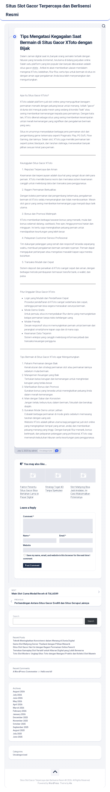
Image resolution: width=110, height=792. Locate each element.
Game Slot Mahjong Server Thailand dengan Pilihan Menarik (41, 644)
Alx (70, 783)
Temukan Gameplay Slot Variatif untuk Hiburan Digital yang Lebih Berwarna (48, 650)
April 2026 (17, 704)
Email (62, 536)
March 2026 (18, 708)
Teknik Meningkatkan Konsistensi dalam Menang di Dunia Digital (44, 641)
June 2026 (17, 698)
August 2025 (19, 730)
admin (34, 450)
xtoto (35, 67)
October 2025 (19, 724)
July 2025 (17, 734)
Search (16, 616)
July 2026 (17, 695)
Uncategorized (45, 451)
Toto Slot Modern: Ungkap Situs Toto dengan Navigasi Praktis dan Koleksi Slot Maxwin (54, 653)
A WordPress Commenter (25, 671)
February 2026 (19, 711)
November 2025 (20, 721)
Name (26, 536)
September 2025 (20, 727)
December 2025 (20, 717)
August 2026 (19, 691)
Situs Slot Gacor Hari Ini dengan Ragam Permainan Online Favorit (44, 647)
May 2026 (17, 701)
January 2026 (19, 714)
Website (27, 545)
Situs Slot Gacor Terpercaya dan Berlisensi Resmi (48, 10)
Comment (28, 516)
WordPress (54, 783)
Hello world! (46, 671)
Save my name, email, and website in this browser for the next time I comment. (56, 557)
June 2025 (17, 737)
